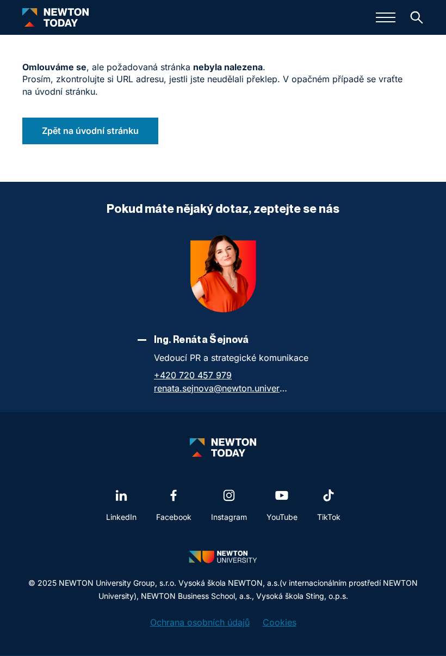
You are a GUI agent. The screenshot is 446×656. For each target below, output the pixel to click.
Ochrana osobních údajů (200, 622)
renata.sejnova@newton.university (222, 388)
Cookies (279, 622)
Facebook (173, 517)
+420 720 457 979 (193, 375)
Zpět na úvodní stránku (90, 130)
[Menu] (385, 17)
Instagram (229, 517)
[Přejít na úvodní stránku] (55, 17)
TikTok (328, 517)
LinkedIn (121, 517)
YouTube (282, 517)
